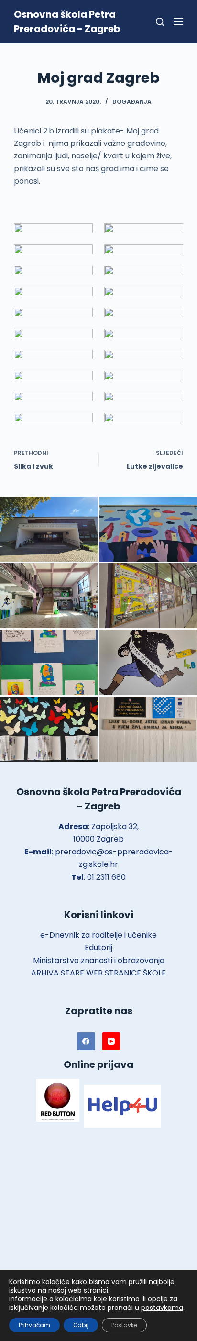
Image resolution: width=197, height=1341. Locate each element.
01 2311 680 (106, 877)
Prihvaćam (34, 1325)
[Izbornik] (178, 21)
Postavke (124, 1325)
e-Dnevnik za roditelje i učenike (98, 935)
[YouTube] (111, 1041)
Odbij (80, 1325)
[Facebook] (86, 1041)
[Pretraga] (160, 22)
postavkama (162, 1307)
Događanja (132, 102)
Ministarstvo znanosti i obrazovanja (98, 960)
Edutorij (98, 947)
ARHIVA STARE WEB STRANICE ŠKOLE (98, 972)
